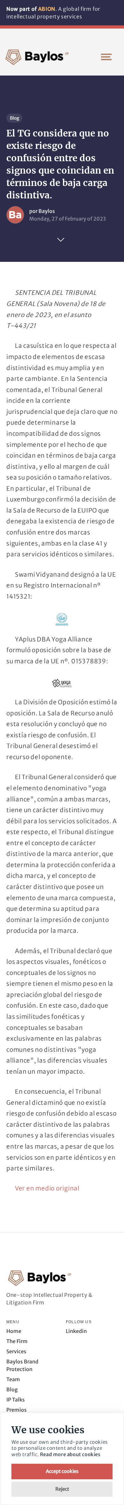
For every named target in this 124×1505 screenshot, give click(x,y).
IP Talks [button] (15, 1399)
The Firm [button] (17, 1341)
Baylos (46, 211)
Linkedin (76, 1331)
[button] (106, 56)
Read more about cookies (70, 1454)
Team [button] (13, 1379)
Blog (14, 118)
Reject (62, 1489)
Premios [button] (16, 1410)
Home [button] (13, 1331)
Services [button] (16, 1351)
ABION (46, 9)
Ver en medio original (47, 1188)
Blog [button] (12, 1389)
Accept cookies (62, 1471)
